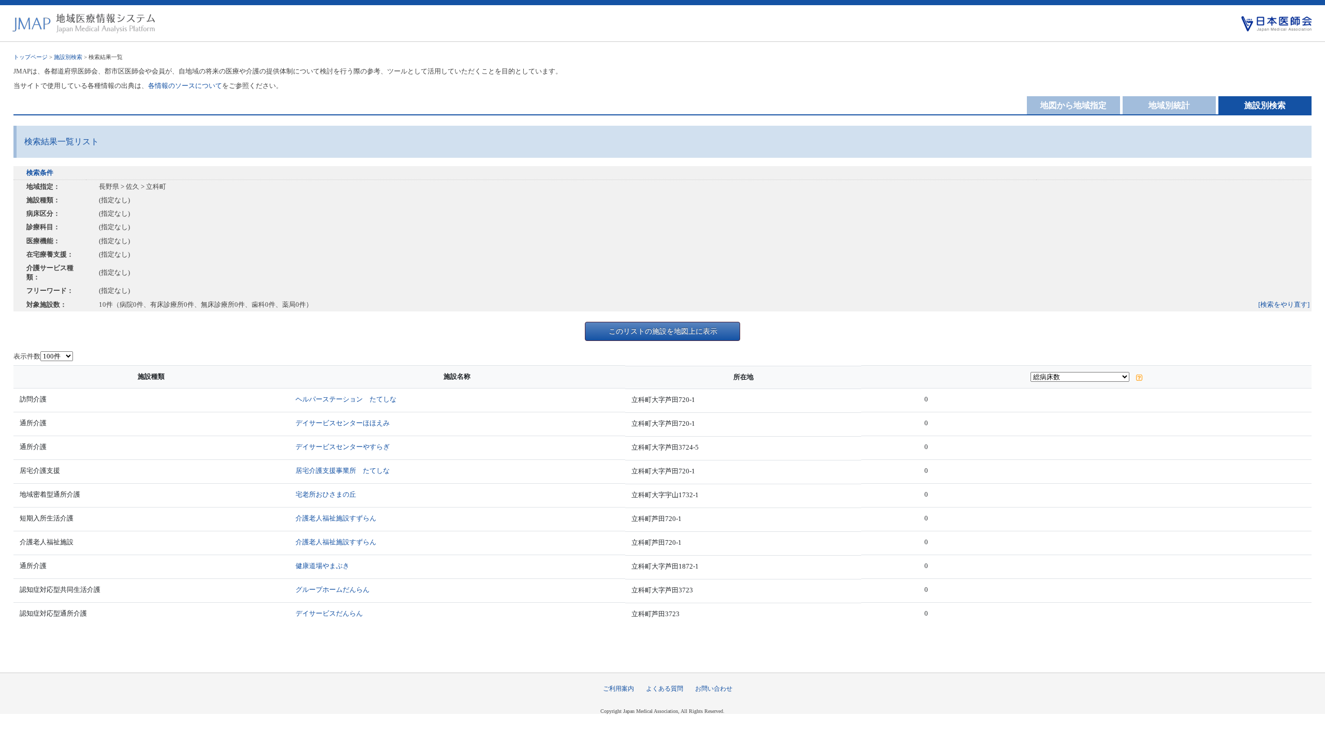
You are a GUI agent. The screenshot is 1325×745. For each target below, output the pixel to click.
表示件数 (26, 356)
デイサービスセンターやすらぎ (343, 447)
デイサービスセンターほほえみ (343, 423)
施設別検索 (68, 57)
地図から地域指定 (1073, 105)
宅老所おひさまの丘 (326, 494)
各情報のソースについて (185, 86)
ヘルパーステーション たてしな (346, 399)
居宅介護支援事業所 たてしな (343, 470)
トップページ (30, 57)
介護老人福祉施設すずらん (336, 518)
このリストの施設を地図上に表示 (663, 331)
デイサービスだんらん (329, 613)
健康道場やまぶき (322, 566)
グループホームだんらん (333, 589)
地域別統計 (1169, 105)
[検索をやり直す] (1283, 304)
